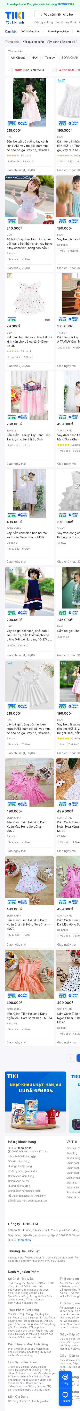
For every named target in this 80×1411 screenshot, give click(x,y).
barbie (61, 1257)
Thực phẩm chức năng (28, 1369)
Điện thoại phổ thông (27, 1351)
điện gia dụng (43, 22)
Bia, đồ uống (21, 1327)
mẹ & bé (71, 22)
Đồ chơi (44, 1283)
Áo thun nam (67, 1307)
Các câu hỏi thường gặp (22, 1156)
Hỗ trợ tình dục (37, 1386)
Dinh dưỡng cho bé (26, 1292)
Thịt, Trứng (26, 1314)
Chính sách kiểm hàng (21, 1176)
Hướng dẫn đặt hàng (20, 1166)
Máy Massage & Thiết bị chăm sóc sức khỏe (31, 1375)
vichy (45, 1260)
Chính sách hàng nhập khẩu (24, 1190)
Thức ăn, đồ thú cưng (27, 1333)
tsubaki (61, 1260)
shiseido (13, 1260)
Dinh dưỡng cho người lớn (30, 1296)
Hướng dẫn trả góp (19, 1185)
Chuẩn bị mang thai (26, 1302)
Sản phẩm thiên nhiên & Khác (29, 1378)
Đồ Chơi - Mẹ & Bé (21, 1278)
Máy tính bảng (24, 1355)
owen (70, 1257)
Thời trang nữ (69, 1278)
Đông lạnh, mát (33, 1320)
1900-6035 (25, 1148)
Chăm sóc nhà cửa (30, 1337)
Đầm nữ (73, 1283)
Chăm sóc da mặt (18, 1366)
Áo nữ (63, 1283)
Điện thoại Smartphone (21, 1348)
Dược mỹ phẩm (41, 1389)
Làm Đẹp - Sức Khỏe (22, 1362)
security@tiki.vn (37, 1200)
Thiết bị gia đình (39, 1401)
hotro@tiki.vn (38, 1195)
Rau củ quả (20, 1317)
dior (21, 1257)
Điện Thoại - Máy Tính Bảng (28, 1344)
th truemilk (49, 1257)
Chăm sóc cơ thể (26, 1373)
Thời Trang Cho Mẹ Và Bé (23, 1283)
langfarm (26, 1260)
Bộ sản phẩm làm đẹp (29, 1388)
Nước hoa (21, 1386)
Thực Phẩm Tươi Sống (23, 1309)
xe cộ (59, 22)
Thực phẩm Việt (39, 1317)
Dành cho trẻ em (25, 1330)
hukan (36, 1260)
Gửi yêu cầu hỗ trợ (18, 1161)
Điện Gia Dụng (18, 1396)
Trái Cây (13, 1314)
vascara (12, 1257)
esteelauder (33, 1257)
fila (53, 1260)
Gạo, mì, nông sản (27, 1324)
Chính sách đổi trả (18, 1180)
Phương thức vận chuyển (22, 1171)
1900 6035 (24, 1240)
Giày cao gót (67, 1338)
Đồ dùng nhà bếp (18, 1401)
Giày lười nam (67, 1360)
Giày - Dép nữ (70, 1334)
